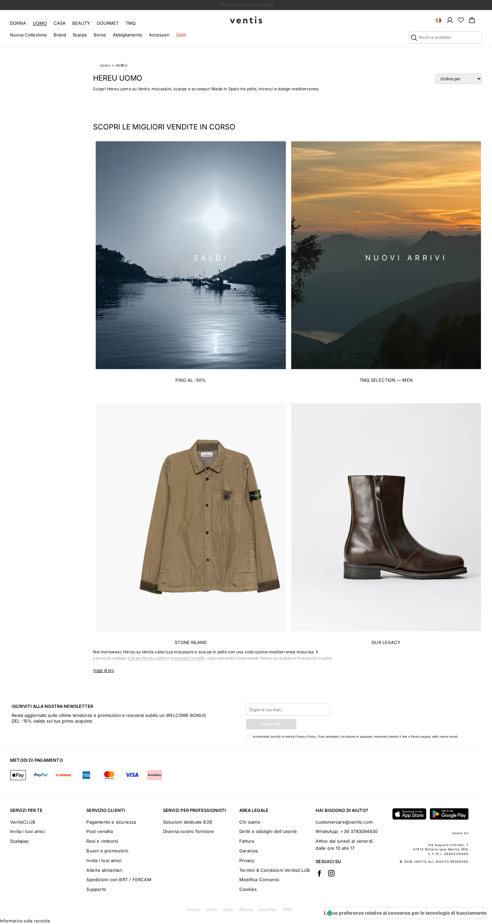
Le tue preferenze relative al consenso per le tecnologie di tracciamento (405, 913)
